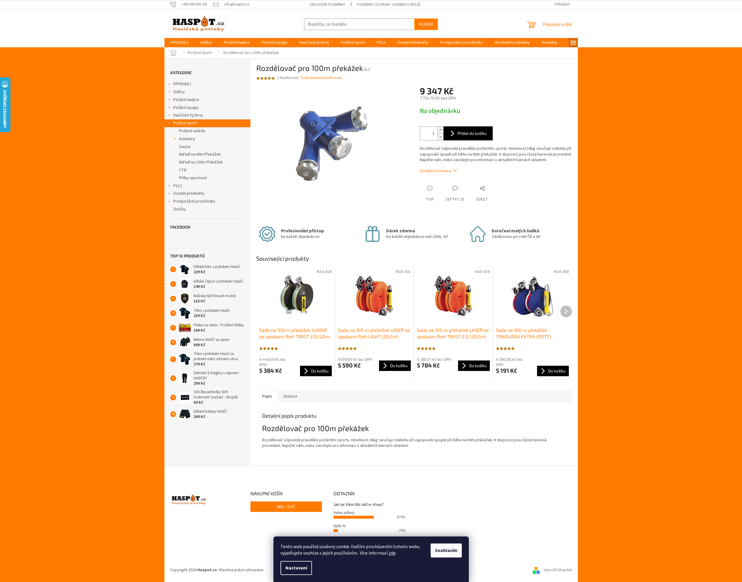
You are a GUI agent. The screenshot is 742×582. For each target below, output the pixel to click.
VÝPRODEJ (182, 84)
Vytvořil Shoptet (558, 570)
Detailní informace (435, 171)
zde (392, 553)
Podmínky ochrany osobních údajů (388, 4)
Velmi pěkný (344, 513)
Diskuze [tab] (290, 396)
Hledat (426, 24)
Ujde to (340, 526)
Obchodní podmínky (327, 4)
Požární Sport (185, 123)
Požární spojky (186, 108)
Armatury (187, 139)
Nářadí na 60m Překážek (200, 154)
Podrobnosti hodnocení (321, 78)
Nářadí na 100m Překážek (201, 162)
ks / (286, 506)
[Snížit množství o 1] (440, 136)
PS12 (177, 186)
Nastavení (296, 568)
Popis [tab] (267, 396)
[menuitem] (179, 42)
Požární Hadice (186, 100)
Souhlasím (446, 550)
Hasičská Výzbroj (188, 115)
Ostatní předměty (188, 193)
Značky (179, 209)
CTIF (183, 170)
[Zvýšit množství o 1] (440, 130)
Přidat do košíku (472, 133)
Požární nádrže (192, 131)
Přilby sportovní (193, 178)
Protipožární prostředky (194, 201)
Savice (185, 147)
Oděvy (179, 92)
